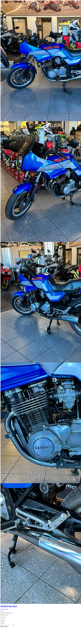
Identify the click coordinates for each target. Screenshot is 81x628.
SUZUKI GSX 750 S (8, 606)
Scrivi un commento (4, 609)
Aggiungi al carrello (4, 626)
